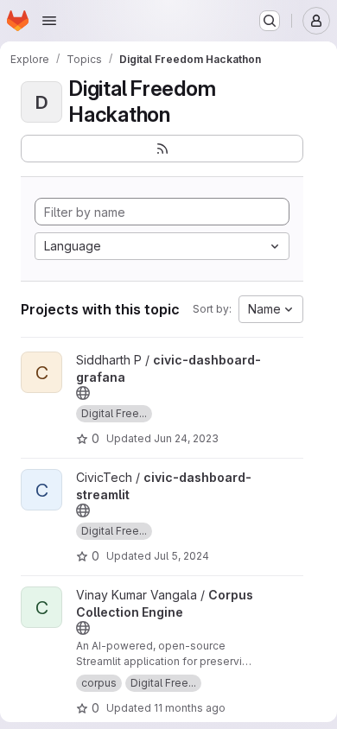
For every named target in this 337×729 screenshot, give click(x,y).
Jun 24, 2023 (186, 438)
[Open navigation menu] (49, 21)
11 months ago (190, 707)
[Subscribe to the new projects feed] (162, 148)
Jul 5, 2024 (181, 555)
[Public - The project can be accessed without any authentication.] (83, 393)
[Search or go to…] (269, 20)
